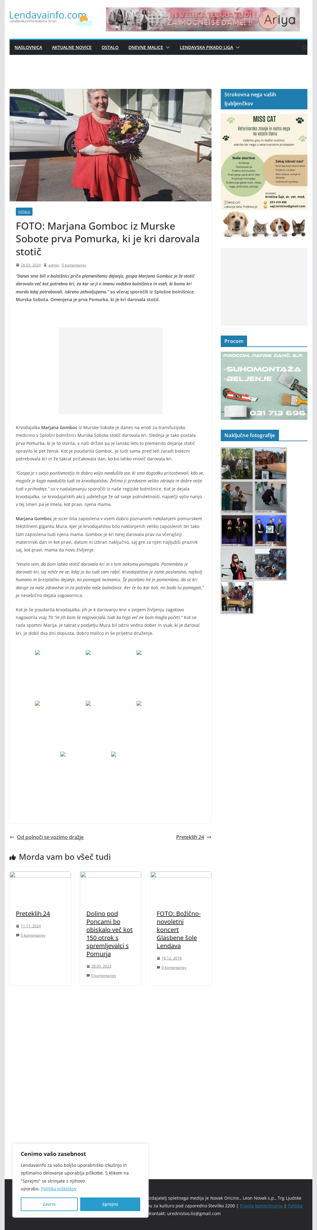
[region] (80, 1181)
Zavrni (49, 1204)
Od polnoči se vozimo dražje (50, 837)
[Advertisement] (111, 370)
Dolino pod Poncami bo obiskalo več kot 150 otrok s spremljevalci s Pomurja (109, 933)
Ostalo (110, 47)
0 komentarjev (74, 265)
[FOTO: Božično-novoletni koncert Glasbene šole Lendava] (180, 875)
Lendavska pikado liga (206, 47)
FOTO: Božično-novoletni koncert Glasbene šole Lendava (179, 929)
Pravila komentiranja (261, 1206)
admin (53, 265)
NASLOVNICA (28, 47)
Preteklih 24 (190, 837)
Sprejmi (110, 1204)
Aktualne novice (72, 47)
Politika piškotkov (58, 1189)
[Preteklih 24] (40, 875)
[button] (166, 47)
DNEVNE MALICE (145, 47)
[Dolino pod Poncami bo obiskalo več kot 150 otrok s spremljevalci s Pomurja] (110, 875)
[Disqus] (110, 1071)
